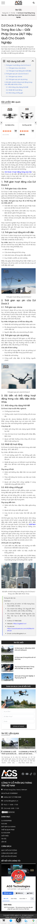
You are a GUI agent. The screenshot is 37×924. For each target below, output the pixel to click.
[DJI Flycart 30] (27, 115)
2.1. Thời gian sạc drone (14, 76)
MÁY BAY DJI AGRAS (8, 827)
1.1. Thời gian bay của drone (16, 68)
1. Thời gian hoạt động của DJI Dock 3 (18, 65)
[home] (18, 3)
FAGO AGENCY (26, 917)
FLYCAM (4, 824)
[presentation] (1, 122)
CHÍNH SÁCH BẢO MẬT (9, 853)
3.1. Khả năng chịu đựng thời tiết (17, 87)
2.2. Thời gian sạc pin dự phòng (16, 79)
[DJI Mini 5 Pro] (10, 115)
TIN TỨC (3, 839)
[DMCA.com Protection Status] (8, 812)
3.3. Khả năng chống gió (14, 93)
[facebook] (23, 774)
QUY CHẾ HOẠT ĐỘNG (9, 850)
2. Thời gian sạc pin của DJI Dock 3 (16, 74)
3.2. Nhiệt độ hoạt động (14, 90)
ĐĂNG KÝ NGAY (18, 726)
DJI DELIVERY (5, 833)
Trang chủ (5, 13)
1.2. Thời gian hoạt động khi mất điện (18, 71)
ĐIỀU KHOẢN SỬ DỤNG (9, 856)
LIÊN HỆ (3, 842)
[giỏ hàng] (3, 920)
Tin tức (13, 13)
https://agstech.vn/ (19, 623)
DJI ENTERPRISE (6, 821)
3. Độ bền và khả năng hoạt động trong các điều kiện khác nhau (18, 83)
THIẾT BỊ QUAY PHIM (7, 830)
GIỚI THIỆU (5, 836)
